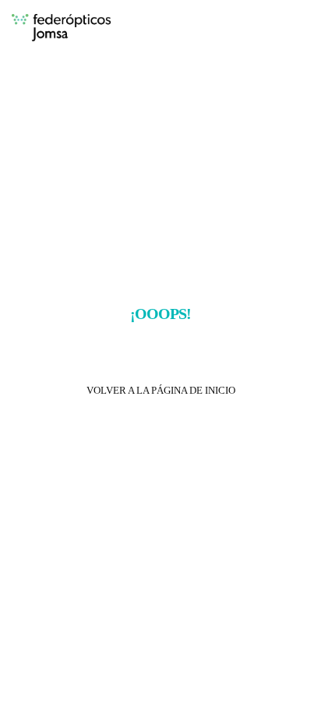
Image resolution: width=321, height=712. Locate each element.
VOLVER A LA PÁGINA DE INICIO (160, 390)
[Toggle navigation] (288, 28)
